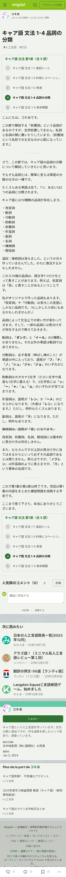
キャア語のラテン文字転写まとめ (23, 811)
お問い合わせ (33, 846)
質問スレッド (27, 840)
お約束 (25, 610)
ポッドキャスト (41, 835)
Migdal (8, 827)
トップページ (13, 835)
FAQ (13, 840)
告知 (26, 835)
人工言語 (10, 47)
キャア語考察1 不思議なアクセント (25, 778)
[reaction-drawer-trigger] (10, 872)
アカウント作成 (52, 5)
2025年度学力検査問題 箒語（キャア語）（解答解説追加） (32, 795)
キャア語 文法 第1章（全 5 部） (27, 59)
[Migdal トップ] (18, 4)
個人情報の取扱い (46, 851)
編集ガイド (27, 851)
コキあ (15, 14)
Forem (40, 859)
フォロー (33, 719)
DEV (9, 856)
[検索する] (35, 4)
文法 (23, 47)
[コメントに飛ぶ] (27, 872)
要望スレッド (45, 840)
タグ (55, 835)
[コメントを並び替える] (45, 583)
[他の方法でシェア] (59, 871)
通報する (40, 610)
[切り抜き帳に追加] (45, 872)
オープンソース (12, 859)
